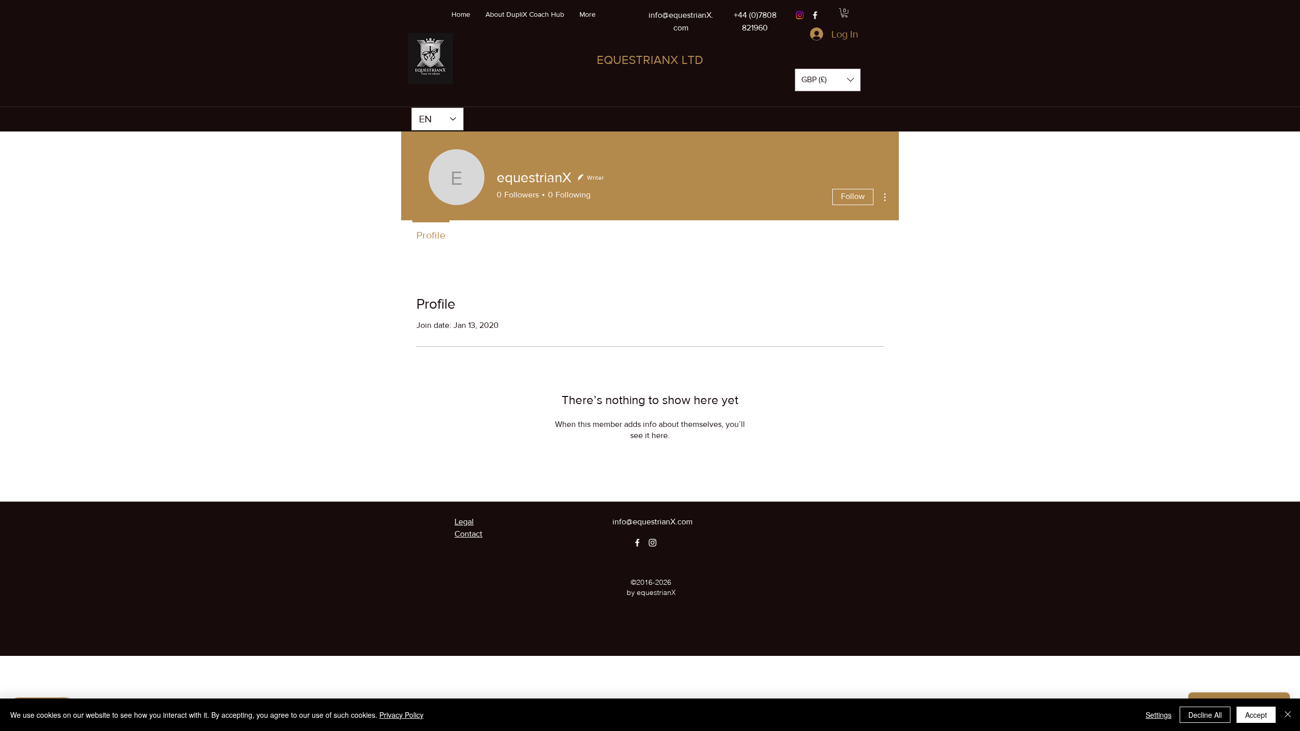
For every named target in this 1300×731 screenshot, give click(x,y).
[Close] (1288, 715)
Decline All (1205, 715)
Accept (1256, 715)
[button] (844, 12)
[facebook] (815, 15)
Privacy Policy (401, 715)
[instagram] (652, 543)
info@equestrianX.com (652, 521)
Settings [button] (1159, 715)
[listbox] (828, 80)
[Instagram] (800, 15)
